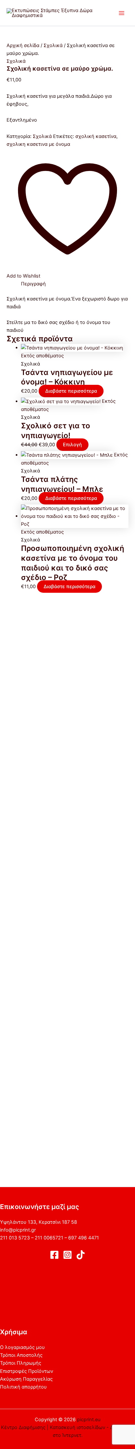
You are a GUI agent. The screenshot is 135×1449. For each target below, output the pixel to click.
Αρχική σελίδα (23, 45)
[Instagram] (67, 1254)
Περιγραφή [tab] (33, 284)
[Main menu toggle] (121, 13)
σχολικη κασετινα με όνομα (38, 144)
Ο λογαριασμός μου (22, 1347)
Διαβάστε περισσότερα (71, 391)
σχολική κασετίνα (95, 136)
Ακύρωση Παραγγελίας (26, 1379)
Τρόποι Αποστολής (21, 1355)
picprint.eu (88, 1420)
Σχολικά (53, 45)
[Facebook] (54, 1254)
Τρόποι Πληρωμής (20, 1363)
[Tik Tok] (80, 1254)
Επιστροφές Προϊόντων (26, 1371)
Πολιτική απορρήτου (23, 1387)
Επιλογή (72, 445)
